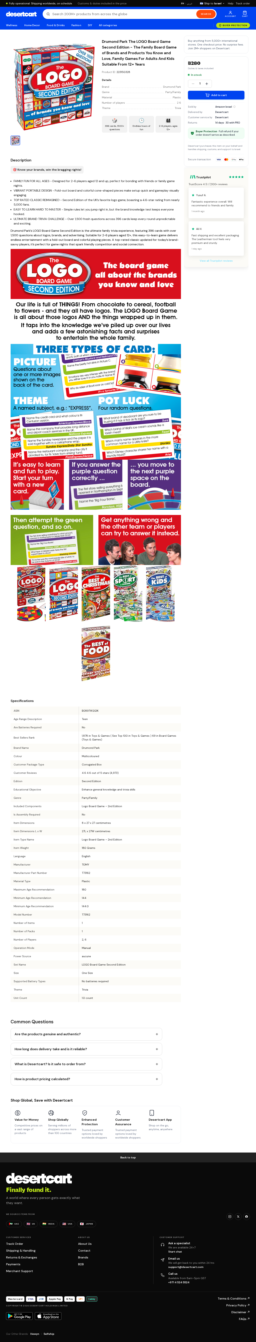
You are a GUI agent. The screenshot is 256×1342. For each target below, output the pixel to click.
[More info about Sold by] (234, 106)
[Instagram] (229, 1216)
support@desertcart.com (186, 1267)
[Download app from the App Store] (48, 1316)
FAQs (244, 1319)
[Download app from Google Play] (19, 1316)
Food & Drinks (56, 25)
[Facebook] (246, 1216)
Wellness (11, 25)
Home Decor (32, 25)
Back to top (128, 1157)
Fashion (76, 25)
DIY (90, 25)
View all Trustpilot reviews (216, 260)
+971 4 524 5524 (178, 1282)
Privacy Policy (238, 1305)
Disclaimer (240, 1312)
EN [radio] (182, 3)
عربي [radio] (190, 3)
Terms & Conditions (234, 1299)
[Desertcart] (21, 14)
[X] (238, 1216)
